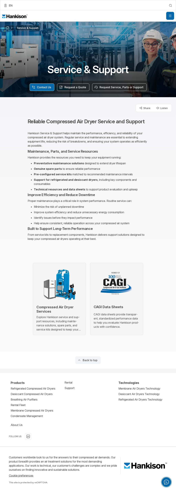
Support (69, 388)
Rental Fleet (18, 405)
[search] (170, 5)
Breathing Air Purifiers (24, 399)
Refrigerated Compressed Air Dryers (33, 388)
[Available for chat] (166, 482)
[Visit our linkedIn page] (28, 436)
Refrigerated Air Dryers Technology (140, 399)
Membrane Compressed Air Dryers (32, 410)
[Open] (170, 16)
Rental (68, 382)
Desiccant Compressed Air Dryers (32, 394)
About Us (17, 425)
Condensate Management (27, 416)
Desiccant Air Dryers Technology (139, 394)
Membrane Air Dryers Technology (139, 388)
